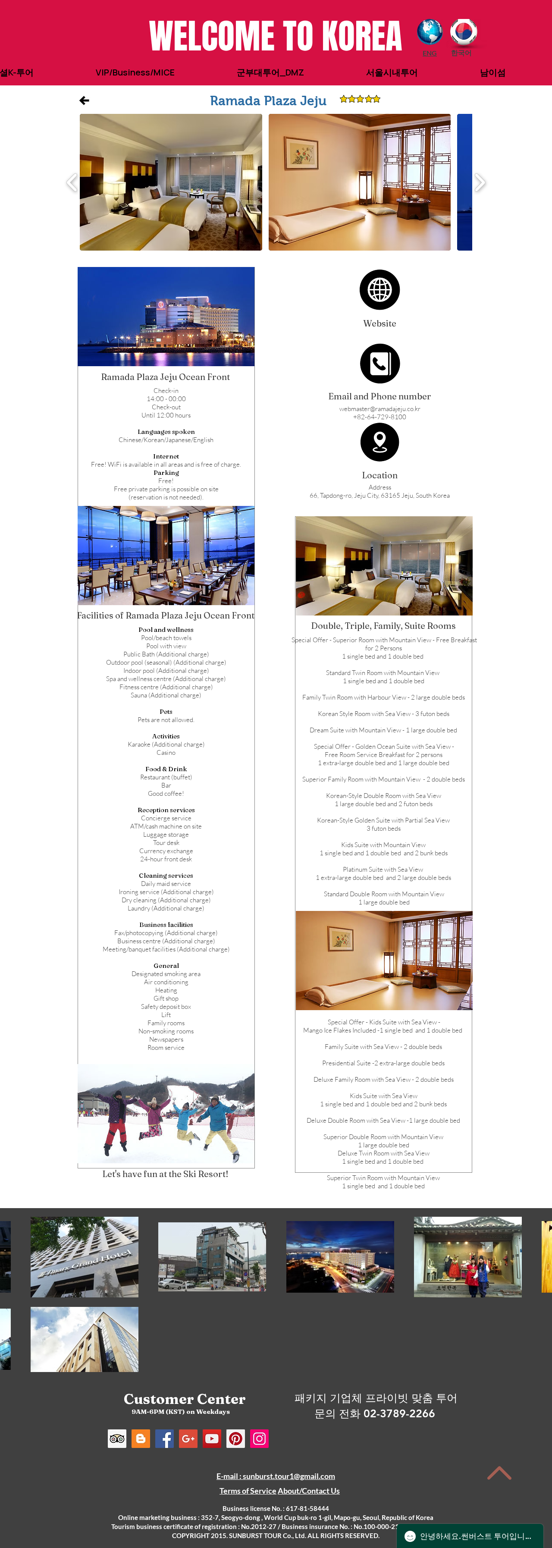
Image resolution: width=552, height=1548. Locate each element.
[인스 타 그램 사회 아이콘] (259, 1438)
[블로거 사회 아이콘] (141, 1438)
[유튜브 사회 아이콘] (212, 1438)
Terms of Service (248, 1490)
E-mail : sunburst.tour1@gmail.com (275, 1476)
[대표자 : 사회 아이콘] (235, 1438)
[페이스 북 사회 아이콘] (164, 1438)
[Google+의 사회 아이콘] (188, 1438)
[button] (268, 101)
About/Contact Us (309, 1490)
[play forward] (479, 182)
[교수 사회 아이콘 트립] (117, 1438)
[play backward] (72, 182)
